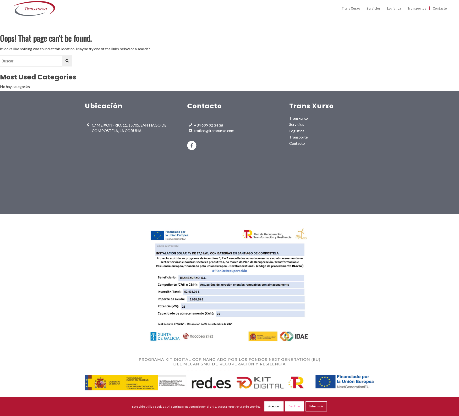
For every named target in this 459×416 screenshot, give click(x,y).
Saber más (316, 406)
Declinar (295, 406)
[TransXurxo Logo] (34, 8)
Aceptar (273, 406)
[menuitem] (351, 8)
